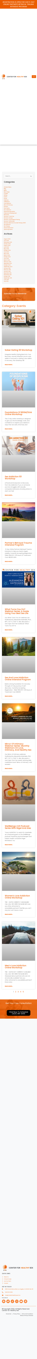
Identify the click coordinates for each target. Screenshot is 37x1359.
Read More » (9, 364)
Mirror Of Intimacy (8, 205)
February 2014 (7, 270)
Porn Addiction (7, 210)
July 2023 (6, 258)
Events (5, 197)
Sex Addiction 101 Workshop (13, 477)
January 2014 (7, 271)
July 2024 (6, 252)
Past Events (7, 208)
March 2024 (7, 255)
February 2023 (7, 261)
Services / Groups (8, 218)
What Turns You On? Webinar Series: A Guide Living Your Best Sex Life (17, 611)
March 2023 (7, 260)
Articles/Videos (7, 187)
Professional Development (10, 213)
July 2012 (6, 281)
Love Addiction (7, 203)
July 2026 (6, 240)
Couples (6, 193)
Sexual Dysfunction (8, 227)
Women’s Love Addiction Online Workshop (17, 896)
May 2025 (6, 248)
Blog (5, 188)
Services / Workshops (9, 221)
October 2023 (7, 257)
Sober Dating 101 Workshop (18, 350)
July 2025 (6, 247)
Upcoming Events (8, 229)
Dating (5, 195)
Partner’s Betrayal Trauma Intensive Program (18, 543)
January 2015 (7, 268)
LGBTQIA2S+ (7, 201)
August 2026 (7, 239)
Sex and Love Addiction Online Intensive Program (18, 678)
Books (5, 190)
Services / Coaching (9, 216)
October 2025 (7, 244)
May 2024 (6, 253)
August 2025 (7, 245)
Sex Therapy (7, 226)
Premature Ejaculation (9, 211)
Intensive (6, 200)
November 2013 (7, 274)
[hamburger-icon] (34, 76)
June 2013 (6, 279)
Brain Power (7, 192)
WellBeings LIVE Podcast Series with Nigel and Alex (18, 827)
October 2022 (7, 265)
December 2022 (8, 263)
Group (5, 198)
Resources (6, 214)
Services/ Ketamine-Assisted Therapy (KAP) (15, 223)
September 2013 (8, 278)
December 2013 (7, 273)
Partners (6, 206)
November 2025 (8, 242)
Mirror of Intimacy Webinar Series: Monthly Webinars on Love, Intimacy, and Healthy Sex (18, 746)
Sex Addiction (7, 224)
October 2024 (7, 250)
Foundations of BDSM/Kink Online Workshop (18, 413)
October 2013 (7, 276)
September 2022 (8, 266)
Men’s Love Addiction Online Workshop (15, 966)
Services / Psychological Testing (12, 219)
